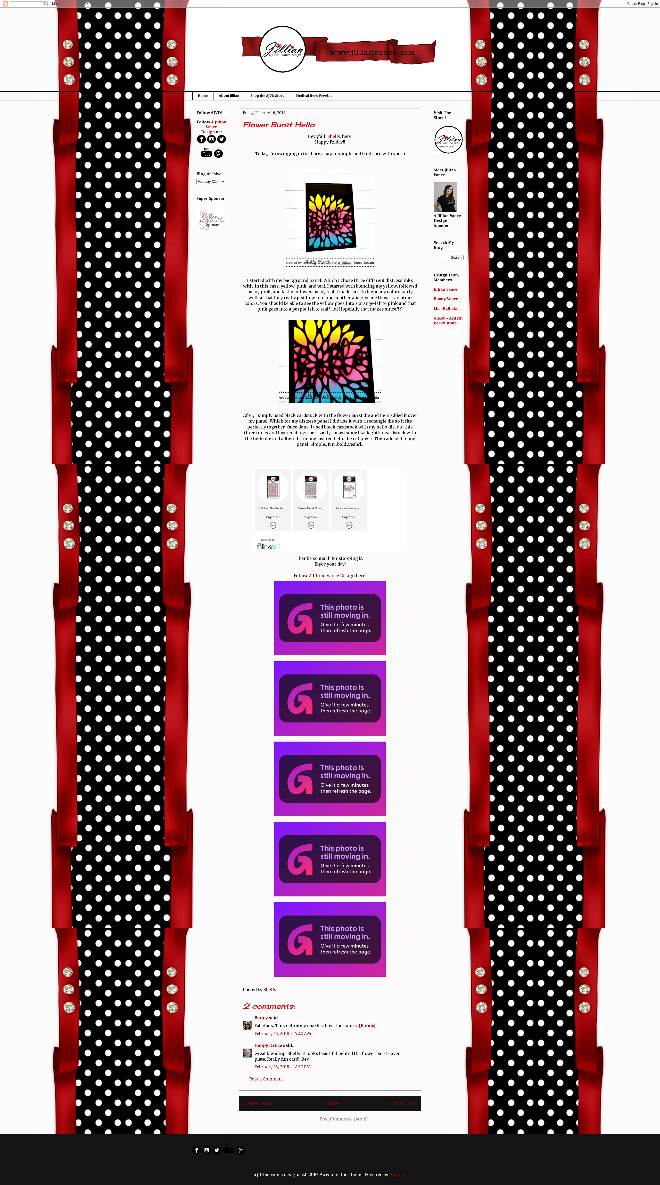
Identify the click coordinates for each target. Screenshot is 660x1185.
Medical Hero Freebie (314, 96)
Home (203, 96)
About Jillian (229, 96)
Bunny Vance (446, 299)
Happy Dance (268, 1045)
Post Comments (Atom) (344, 1119)
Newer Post (257, 1103)
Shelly (333, 136)
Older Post (404, 1103)
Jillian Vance (445, 290)
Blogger (397, 1174)
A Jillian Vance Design (332, 575)
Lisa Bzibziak (447, 309)
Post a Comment (266, 1078)
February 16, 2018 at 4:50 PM (282, 1066)
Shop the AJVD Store (267, 96)
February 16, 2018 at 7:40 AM (282, 1033)
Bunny (261, 1017)
